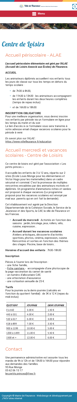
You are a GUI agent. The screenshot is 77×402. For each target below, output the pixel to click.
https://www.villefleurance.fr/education (28, 141)
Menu (41, 13)
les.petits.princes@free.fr (20, 373)
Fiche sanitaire (16, 268)
